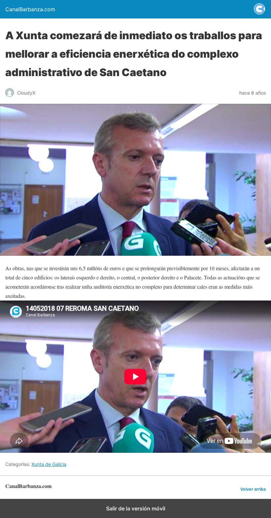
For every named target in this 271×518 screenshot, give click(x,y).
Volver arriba (253, 489)
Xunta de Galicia (48, 464)
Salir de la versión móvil (135, 508)
